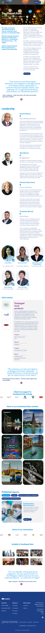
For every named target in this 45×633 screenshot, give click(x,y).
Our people (15, 605)
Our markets (15, 608)
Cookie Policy (29, 622)
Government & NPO (6, 608)
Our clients (15, 613)
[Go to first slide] (39, 91)
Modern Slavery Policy (31, 625)
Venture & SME (5, 605)
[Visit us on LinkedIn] (42, 617)
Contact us (25, 605)
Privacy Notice (36, 622)
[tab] (21, 99)
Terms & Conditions (22, 622)
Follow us (25, 608)
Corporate (4, 610)
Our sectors (15, 610)
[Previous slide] (6, 91)
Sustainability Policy (22, 625)
